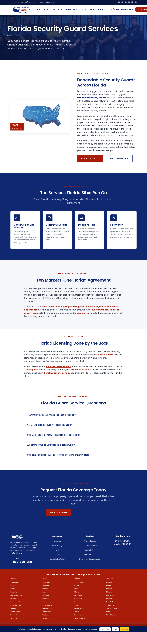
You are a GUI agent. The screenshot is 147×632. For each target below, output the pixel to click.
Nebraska (78, 598)
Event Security (90, 554)
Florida (13, 585)
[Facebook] (119, 2)
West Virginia (111, 615)
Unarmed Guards (90, 545)
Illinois (12, 589)
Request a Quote (90, 158)
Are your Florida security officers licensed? (49, 424)
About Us (57, 541)
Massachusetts (16, 595)
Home (37, 9)
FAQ (82, 9)
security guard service (100, 309)
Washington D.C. (80, 618)
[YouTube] (129, 2)
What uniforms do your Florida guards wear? (51, 444)
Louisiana (45, 592)
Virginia (45, 615)
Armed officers (105, 354)
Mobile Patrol (90, 550)
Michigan (45, 595)
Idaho (108, 585)
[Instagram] (122, 2)
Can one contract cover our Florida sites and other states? (58, 454)
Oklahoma (110, 605)
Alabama (13, 579)
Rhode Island (79, 608)
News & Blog (57, 545)
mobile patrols (81, 313)
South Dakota (15, 612)
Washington (78, 615)
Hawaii (76, 585)
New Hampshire (16, 602)
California (14, 582)
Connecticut (78, 582)
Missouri (13, 598)
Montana (45, 598)
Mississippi (110, 595)
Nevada (109, 598)
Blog (92, 9)
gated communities (88, 306)
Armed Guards (90, 541)
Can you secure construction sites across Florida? (53, 434)
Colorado (46, 582)
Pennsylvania (47, 608)
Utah (108, 612)
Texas (76, 612)
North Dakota (47, 605)
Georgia (45, 585)
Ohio (76, 605)
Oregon (13, 608)
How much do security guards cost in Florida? (51, 414)
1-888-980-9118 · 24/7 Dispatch (24, 2)
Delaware (110, 582)
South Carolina (111, 608)
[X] (126, 2)
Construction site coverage (58, 373)
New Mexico (78, 602)
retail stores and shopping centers (59, 306)
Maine (76, 592)
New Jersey (46, 602)
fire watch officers (80, 369)
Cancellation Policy (57, 559)
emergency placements (58, 366)
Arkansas (109, 579)
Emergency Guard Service (89, 559)
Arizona (77, 579)
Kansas (109, 589)
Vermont (13, 615)
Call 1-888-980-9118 (118, 158)
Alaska (44, 579)
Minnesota (78, 595)
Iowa (76, 589)
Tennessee (46, 612)
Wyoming (45, 618)
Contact (101, 9)
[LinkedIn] (132, 2)
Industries (70, 9)
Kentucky (13, 592)
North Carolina (15, 605)
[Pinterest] (136, 2)
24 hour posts (31, 369)
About (46, 9)
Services (56, 9)
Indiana (45, 589)
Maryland (109, 592)
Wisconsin (14, 618)
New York (109, 602)
